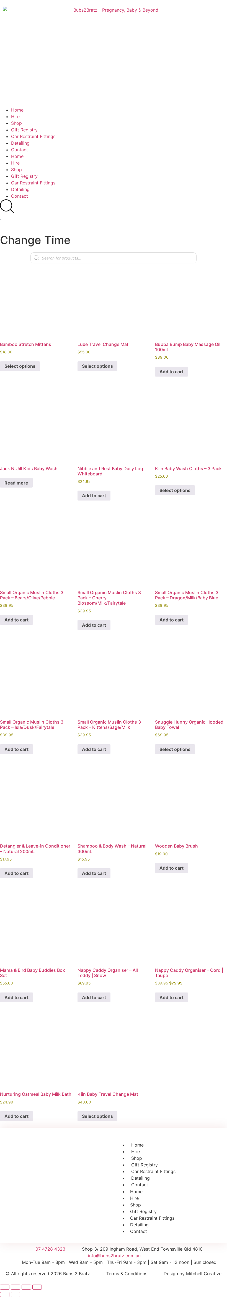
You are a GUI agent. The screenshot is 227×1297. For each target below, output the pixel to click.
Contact (19, 149)
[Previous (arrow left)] (4, 1294)
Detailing (20, 143)
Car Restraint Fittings (33, 136)
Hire (15, 116)
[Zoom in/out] (4, 1287)
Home (17, 110)
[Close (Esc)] (37, 1287)
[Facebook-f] (50, 1193)
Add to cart (171, 371)
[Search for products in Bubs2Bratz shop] (7, 206)
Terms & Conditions (126, 1273)
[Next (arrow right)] (15, 1294)
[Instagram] (65, 1193)
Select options (19, 366)
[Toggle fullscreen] (15, 1287)
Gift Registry (24, 130)
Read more (16, 483)
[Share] (26, 1287)
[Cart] (0, 219)
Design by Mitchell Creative (192, 1273)
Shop (16, 123)
